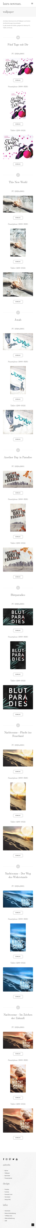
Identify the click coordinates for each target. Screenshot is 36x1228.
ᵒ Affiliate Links (8, 1215)
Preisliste (7, 1189)
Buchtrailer (7, 1175)
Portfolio (7, 1192)
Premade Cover (8, 1194)
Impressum (7, 1210)
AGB (6, 1220)
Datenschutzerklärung (10, 1213)
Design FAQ (7, 1199)
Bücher (6, 1170)
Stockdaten (7, 1197)
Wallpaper (7, 1173)
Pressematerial (8, 1178)
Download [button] (18, 80)
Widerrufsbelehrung (10, 1218)
